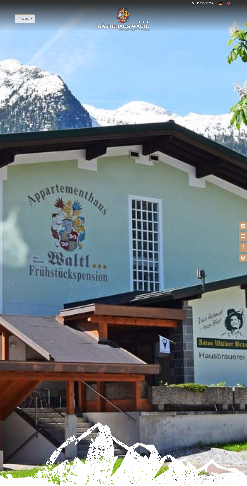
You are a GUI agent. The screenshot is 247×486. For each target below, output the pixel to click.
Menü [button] (26, 18)
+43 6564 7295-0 (204, 3)
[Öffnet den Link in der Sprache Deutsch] (220, 3)
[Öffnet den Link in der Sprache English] (228, 3)
